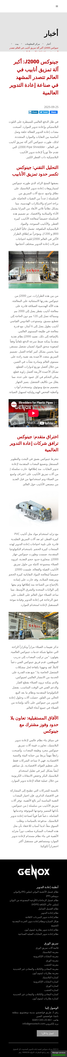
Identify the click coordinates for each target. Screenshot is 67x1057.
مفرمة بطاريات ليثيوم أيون (45, 973)
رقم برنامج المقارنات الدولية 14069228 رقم (34, 1052)
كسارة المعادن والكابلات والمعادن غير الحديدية (35, 994)
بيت (17, 43)
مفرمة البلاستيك (50, 952)
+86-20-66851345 (42, 1019)
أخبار (48, 43)
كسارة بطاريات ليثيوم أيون (45, 998)
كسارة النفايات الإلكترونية (45, 981)
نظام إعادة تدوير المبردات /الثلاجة (41, 917)
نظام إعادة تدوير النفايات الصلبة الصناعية (38, 933)
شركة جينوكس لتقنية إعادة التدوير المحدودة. (36, 1049)
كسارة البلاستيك (50, 977)
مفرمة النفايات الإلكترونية (45, 956)
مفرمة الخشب (51, 964)
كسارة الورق (52, 985)
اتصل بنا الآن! (48, 1033)
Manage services (58, 1053)
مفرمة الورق (52, 960)
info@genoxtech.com (33, 1023)
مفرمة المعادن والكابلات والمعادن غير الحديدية (35, 968)
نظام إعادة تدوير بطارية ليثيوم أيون (41, 929)
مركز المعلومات (32, 43)
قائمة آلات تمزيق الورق (47, 947)
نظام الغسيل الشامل (48, 908)
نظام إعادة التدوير (49, 912)
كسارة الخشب (51, 990)
